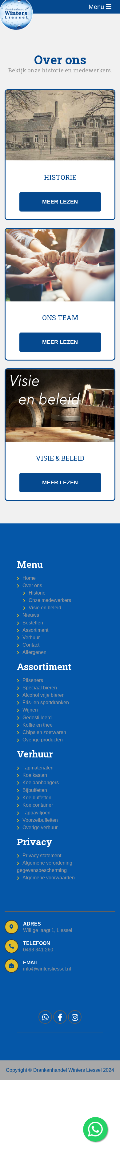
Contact (30, 645)
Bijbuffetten (34, 790)
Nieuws (30, 615)
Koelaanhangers (40, 782)
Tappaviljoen (36, 812)
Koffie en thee (37, 725)
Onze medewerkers (50, 600)
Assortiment (35, 630)
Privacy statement (41, 855)
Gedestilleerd (37, 717)
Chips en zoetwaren (44, 732)
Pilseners (32, 680)
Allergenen (34, 652)
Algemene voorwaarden (48, 877)
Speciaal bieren (39, 687)
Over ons (32, 585)
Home (29, 578)
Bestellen (32, 622)
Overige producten (42, 739)
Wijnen (30, 709)
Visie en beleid (45, 607)
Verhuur (31, 637)
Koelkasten (34, 775)
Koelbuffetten (36, 797)
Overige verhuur (40, 827)
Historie (37, 592)
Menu (97, 6)
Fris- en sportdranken (45, 702)
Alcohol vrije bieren (43, 695)
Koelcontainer (37, 805)
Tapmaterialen (38, 767)
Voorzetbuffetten (40, 820)
